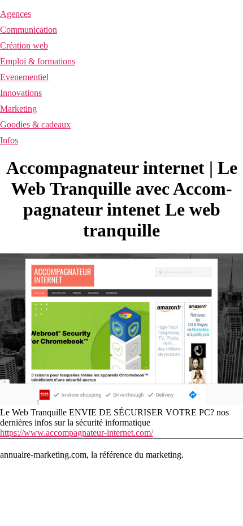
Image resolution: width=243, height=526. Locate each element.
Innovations (21, 93)
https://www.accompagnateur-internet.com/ (76, 432)
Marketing (18, 108)
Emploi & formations (37, 61)
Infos (9, 140)
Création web (24, 45)
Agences (15, 14)
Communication (28, 29)
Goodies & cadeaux (35, 124)
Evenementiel (24, 77)
